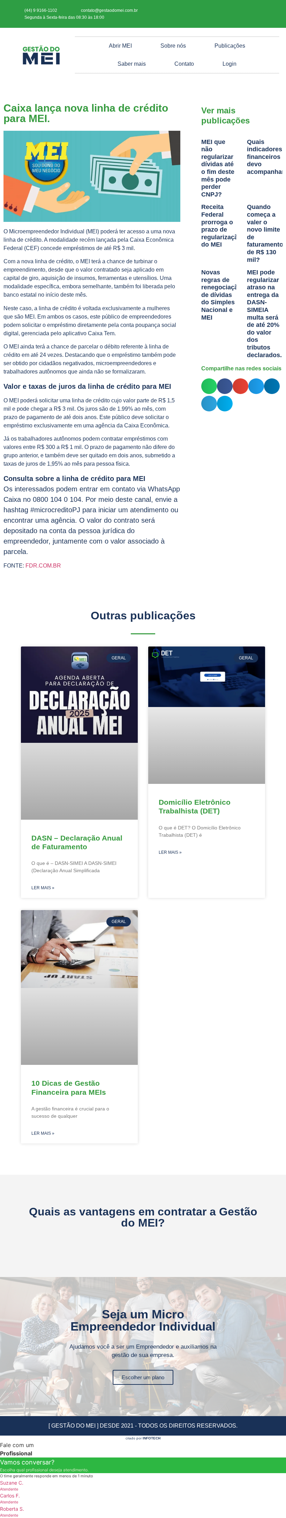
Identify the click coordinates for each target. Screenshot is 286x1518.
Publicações (229, 46)
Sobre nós (173, 46)
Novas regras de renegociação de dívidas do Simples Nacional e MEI (221, 295)
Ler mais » (42, 887)
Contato (184, 64)
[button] (209, 386)
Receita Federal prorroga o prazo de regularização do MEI (221, 225)
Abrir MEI (120, 46)
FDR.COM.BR (43, 566)
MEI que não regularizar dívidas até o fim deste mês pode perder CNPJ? (217, 168)
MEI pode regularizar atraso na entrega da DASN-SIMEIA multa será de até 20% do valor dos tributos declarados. (264, 314)
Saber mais (132, 64)
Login (229, 64)
